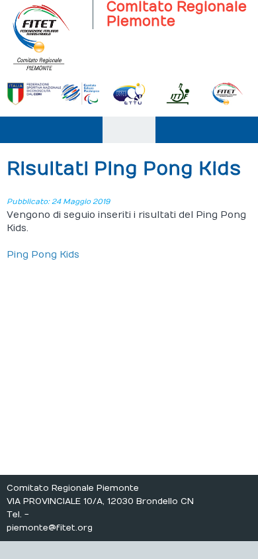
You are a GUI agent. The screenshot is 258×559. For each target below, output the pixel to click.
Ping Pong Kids (43, 254)
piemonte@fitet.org (50, 528)
